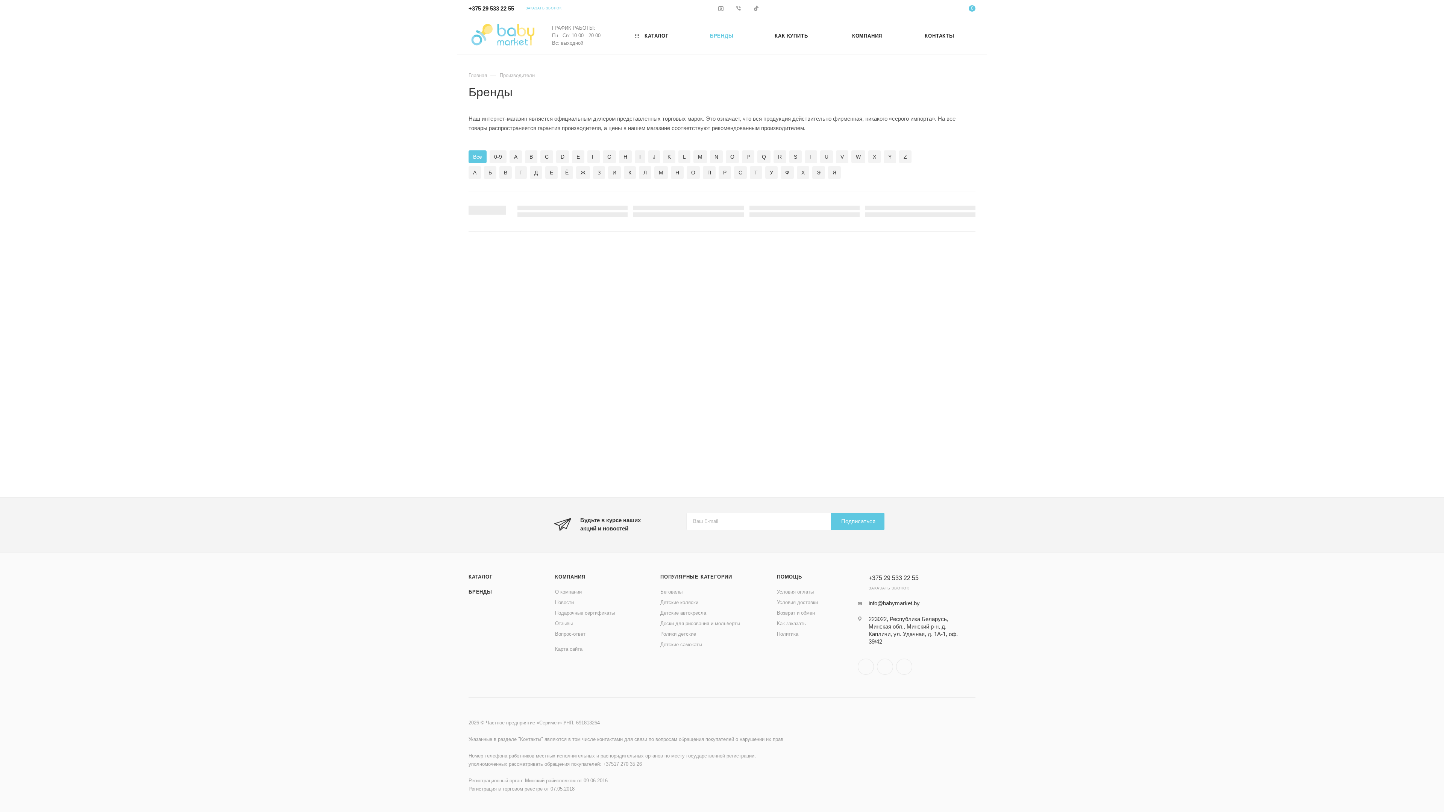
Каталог (481, 577)
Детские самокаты (681, 644)
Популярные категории (696, 577)
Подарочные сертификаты (585, 613)
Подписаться (858, 521)
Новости (564, 602)
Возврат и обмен (796, 613)
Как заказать (791, 623)
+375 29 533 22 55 (491, 8)
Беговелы (671, 592)
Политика (787, 634)
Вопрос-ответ (570, 634)
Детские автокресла (683, 613)
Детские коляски (679, 602)
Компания (570, 577)
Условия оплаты (795, 592)
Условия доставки (797, 602)
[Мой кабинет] (941, 9)
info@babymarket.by (894, 603)
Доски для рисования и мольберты (700, 623)
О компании (568, 592)
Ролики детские (678, 634)
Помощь (789, 577)
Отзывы (564, 623)
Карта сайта (568, 649)
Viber (885, 667)
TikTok (904, 667)
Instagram (866, 667)
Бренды (480, 592)
